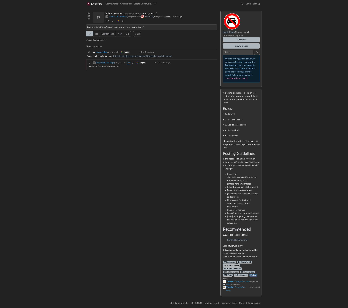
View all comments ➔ (96, 40)
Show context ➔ (94, 46)
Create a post (241, 46)
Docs (234, 303)
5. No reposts (231, 136)
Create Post (126, 4)
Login (248, 4)
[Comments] (98, 17)
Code (241, 303)
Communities (111, 4)
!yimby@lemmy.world (237, 240)
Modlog (253, 275)
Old (127, 34)
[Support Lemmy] (155, 4)
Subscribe (241, 40)
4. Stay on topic (232, 130)
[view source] (122, 20)
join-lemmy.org (253, 303)
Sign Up (256, 4)
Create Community (143, 4)
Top (96, 34)
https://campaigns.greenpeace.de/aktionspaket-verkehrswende (143, 56)
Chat (137, 34)
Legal (216, 303)
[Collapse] (89, 52)
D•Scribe (96, 3)
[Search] (242, 4)
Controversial (108, 34)
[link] (113, 20)
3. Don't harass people (235, 125)
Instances (225, 303)
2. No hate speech (233, 119)
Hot (89, 34)
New (120, 34)
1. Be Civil (230, 114)
